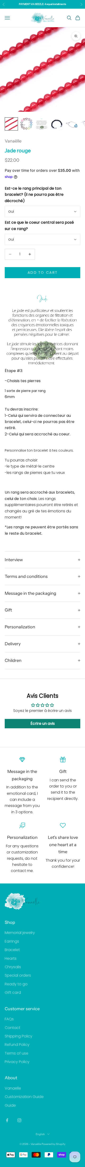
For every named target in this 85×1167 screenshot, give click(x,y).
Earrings (12, 941)
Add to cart (43, 272)
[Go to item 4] (56, 124)
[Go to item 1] (11, 124)
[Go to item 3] (41, 124)
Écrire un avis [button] (42, 723)
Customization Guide (24, 1096)
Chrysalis (13, 967)
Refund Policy (17, 1044)
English (40, 1134)
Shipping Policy (18, 1036)
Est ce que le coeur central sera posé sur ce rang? (39, 225)
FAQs (9, 1019)
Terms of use (16, 1053)
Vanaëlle (13, 141)
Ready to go (16, 984)
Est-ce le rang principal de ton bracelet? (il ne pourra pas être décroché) (34, 194)
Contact (12, 1027)
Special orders (18, 975)
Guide (10, 1105)
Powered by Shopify (53, 1144)
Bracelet (12, 949)
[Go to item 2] (26, 124)
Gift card (13, 992)
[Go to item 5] (71, 124)
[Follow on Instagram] (19, 1120)
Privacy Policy (17, 1061)
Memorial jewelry (20, 932)
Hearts (11, 958)
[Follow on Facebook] (7, 1120)
